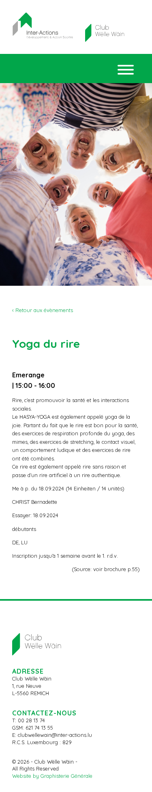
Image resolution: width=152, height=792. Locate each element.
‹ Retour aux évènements (42, 310)
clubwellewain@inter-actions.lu (55, 735)
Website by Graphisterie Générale (52, 776)
